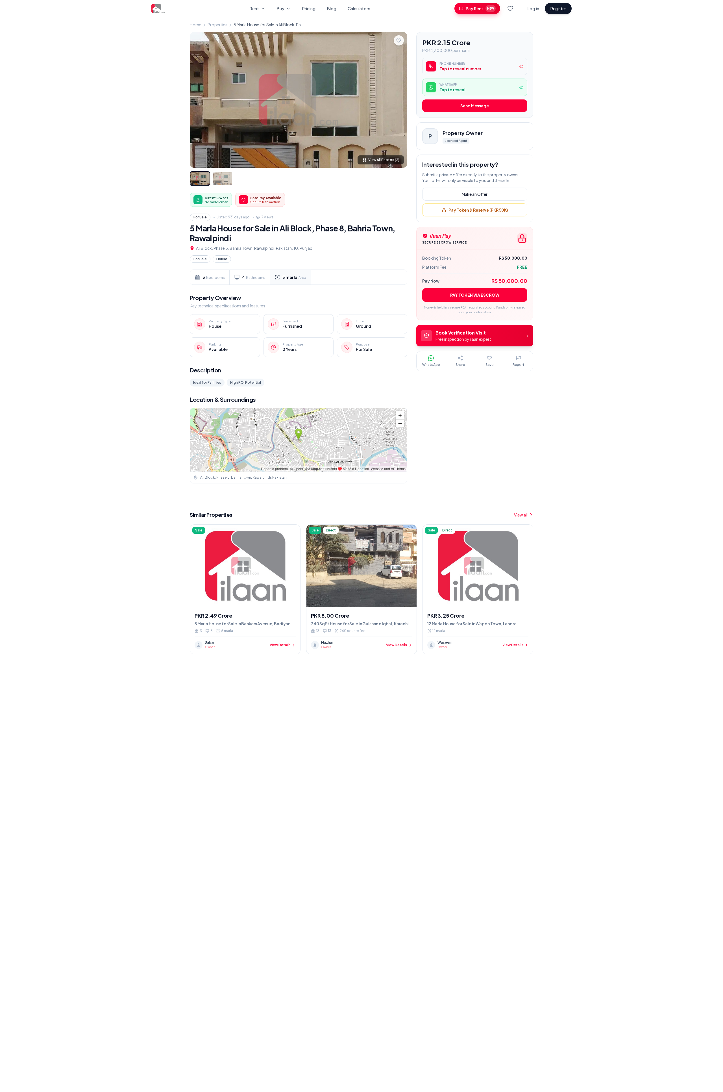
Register (558, 8)
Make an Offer (474, 194)
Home (195, 24)
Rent (254, 8)
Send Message (474, 105)
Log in (533, 8)
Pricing (308, 8)
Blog (331, 8)
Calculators (359, 8)
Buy (280, 8)
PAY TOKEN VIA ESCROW (474, 295)
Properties (217, 24)
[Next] (398, 99)
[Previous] (198, 99)
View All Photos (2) (383, 160)
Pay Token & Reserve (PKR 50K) (478, 210)
